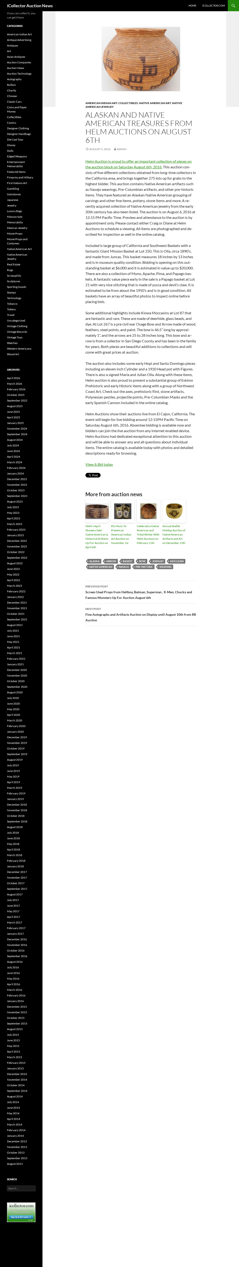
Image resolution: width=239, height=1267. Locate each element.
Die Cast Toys (15, 139)
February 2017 (16, 928)
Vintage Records (17, 331)
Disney (11, 145)
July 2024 (13, 445)
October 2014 (16, 1085)
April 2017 (13, 917)
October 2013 (16, 1152)
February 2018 (16, 860)
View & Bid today (99, 464)
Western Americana (19, 348)
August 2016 (15, 961)
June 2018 (13, 838)
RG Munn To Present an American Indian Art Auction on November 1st (121, 534)
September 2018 (17, 821)
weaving (165, 566)
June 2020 (13, 703)
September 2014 (17, 1091)
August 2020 (15, 692)
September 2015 (17, 1023)
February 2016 (16, 995)
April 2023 (13, 518)
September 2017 (17, 889)
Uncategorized (16, 320)
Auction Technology (19, 73)
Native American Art (155, 103)
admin (122, 149)
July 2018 (13, 832)
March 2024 (14, 462)
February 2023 (16, 529)
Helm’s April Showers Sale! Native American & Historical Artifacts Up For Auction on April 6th (96, 536)
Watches (12, 343)
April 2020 (13, 715)
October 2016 (16, 950)
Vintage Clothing (17, 326)
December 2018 (17, 804)
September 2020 (17, 686)
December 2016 (17, 939)
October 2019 (16, 748)
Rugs (10, 270)
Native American (100, 566)
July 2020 (13, 698)
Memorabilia (15, 222)
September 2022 (17, 557)
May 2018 (13, 844)
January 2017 (15, 933)
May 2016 (13, 978)
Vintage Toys (14, 337)
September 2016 (17, 956)
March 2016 (14, 990)
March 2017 (14, 922)
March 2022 (14, 585)
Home (192, 5)
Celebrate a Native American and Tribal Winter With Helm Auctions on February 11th (148, 534)
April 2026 (13, 378)
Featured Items (16, 172)
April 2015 (13, 1051)
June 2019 (13, 771)
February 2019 (16, 793)
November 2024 (17, 428)
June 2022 (13, 569)
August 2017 (15, 894)
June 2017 (13, 905)
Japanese (12, 200)
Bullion (11, 85)
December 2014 (17, 1074)
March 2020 (14, 720)
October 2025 (16, 395)
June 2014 (13, 1107)
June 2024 (13, 451)
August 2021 (15, 625)
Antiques (12, 45)
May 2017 (13, 911)
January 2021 (15, 664)
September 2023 (17, 496)
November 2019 (17, 743)
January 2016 (15, 1001)
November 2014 (17, 1079)
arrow (111, 561)
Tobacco (12, 303)
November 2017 (17, 877)
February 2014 (16, 1130)
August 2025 (15, 406)
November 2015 (17, 1012)
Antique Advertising (19, 40)
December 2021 (17, 602)
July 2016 (13, 967)
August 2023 (15, 501)
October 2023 (16, 490)
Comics (11, 122)
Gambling (13, 188)
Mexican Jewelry (17, 228)
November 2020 (17, 675)
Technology (14, 298)
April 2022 (13, 580)
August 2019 (15, 759)
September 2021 (17, 619)
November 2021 (17, 608)
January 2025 (15, 423)
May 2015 (13, 1046)
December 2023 (17, 479)
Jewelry (11, 205)
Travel (10, 315)
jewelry (158, 561)
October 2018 (16, 816)
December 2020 (17, 670)
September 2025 (17, 400)
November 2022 (17, 546)
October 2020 (16, 681)
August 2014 (15, 1096)
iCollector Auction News (30, 5)
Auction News (15, 68)
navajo (124, 566)
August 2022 (15, 563)
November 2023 (17, 484)
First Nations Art (17, 183)
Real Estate (13, 264)
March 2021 (14, 653)
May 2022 (13, 574)
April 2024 (13, 456)
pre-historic (144, 566)
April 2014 (13, 1119)
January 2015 (15, 1068)
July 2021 (13, 630)
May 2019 (13, 776)
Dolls (10, 150)
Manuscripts (14, 216)
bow (142, 561)
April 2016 (13, 984)
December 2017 (17, 872)
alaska (94, 561)
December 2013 (17, 1141)
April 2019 (13, 782)
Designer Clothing (18, 128)
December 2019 (17, 737)
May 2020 (13, 709)
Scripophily (14, 275)
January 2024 (15, 473)
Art (9, 51)
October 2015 (16, 1018)
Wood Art (13, 354)
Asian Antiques (16, 56)
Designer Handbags (19, 134)
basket (128, 561)
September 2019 (17, 754)
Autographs (14, 79)
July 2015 (13, 1034)
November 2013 (17, 1147)
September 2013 (17, 1158)
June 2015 (13, 1040)
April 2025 (13, 417)
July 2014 (13, 1102)
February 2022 (16, 591)
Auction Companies (19, 62)
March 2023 (14, 524)
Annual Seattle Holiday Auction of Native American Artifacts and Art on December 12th (173, 534)
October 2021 (16, 613)
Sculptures (13, 281)
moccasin (177, 561)
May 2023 (13, 512)
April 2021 (13, 647)
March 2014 (14, 1124)
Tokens (11, 309)
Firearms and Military (20, 177)
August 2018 (15, 827)
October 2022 (16, 552)
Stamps (11, 292)
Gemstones (14, 194)
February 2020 (16, 726)
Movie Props (14, 233)
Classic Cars (14, 101)
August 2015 (15, 1029)
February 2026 (16, 389)
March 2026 (14, 383)
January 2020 (15, 731)
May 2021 (13, 642)
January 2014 (15, 1135)
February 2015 (16, 1062)
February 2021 (16, 658)
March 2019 (14, 787)
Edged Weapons (17, 156)
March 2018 (14, 855)
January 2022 (15, 597)
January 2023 (15, 535)
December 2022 (17, 541)
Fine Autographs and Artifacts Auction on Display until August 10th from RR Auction (140, 614)
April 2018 (13, 849)
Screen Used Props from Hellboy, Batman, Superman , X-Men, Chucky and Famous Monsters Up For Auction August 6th (138, 592)
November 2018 (17, 810)
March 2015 (14, 1057)
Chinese (12, 96)
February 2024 (16, 468)
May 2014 (13, 1113)
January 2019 (15, 799)
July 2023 (13, 507)
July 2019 (13, 765)
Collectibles (128, 103)
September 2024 (17, 434)
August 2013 (15, 1164)
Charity (11, 90)
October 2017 (16, 883)
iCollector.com (213, 5)
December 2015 (17, 1006)
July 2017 (13, 900)
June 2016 (13, 973)
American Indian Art (101, 103)
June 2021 (13, 636)
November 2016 (17, 945)
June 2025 (13, 411)
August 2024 (15, 440)
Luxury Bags (14, 211)
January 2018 (15, 866)
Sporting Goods (16, 287)
